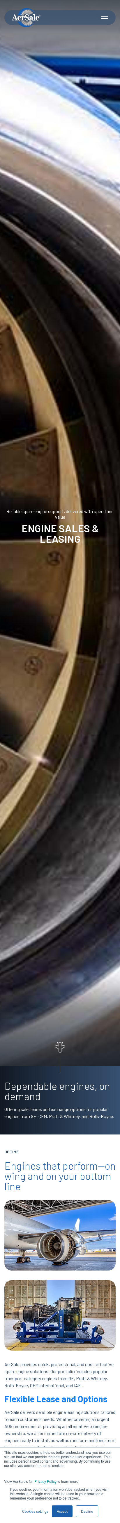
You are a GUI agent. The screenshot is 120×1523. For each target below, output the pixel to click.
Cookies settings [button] (35, 1511)
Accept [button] (62, 1511)
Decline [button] (87, 1511)
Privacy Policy (45, 1481)
